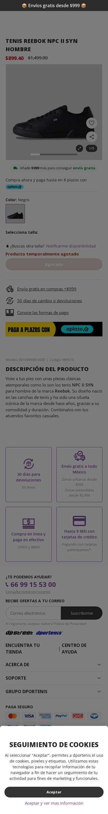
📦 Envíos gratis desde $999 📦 (54, 5)
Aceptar (54, 792)
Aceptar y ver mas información (54, 803)
